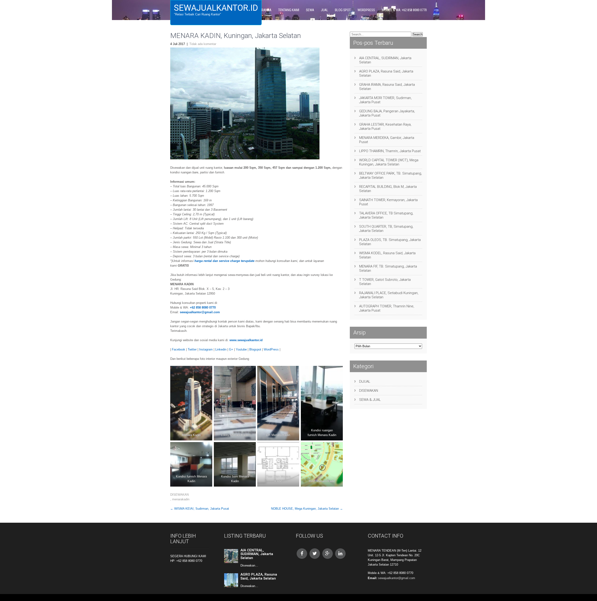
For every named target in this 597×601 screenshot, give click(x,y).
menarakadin (180, 499)
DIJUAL (364, 381)
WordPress (271, 349)
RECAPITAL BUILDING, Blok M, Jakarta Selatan (388, 189)
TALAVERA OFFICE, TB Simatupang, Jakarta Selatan (386, 215)
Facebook (178, 349)
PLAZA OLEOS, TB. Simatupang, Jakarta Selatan (390, 242)
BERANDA (264, 10)
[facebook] (302, 553)
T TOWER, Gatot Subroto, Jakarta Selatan (385, 282)
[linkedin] (340, 553)
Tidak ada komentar (202, 44)
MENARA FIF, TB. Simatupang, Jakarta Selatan (388, 268)
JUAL (324, 10)
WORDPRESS (366, 10)
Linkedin (220, 349)
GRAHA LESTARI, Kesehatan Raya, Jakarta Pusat (385, 126)
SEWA (310, 10)
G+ (231, 349)
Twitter (192, 349)
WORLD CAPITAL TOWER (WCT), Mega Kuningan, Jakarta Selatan (388, 162)
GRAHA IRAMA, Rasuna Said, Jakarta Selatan (387, 86)
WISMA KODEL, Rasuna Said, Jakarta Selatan (387, 255)
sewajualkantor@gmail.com (200, 312)
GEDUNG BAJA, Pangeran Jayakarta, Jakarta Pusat (387, 113)
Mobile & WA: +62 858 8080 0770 (404, 10)
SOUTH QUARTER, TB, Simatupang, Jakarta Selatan (386, 228)
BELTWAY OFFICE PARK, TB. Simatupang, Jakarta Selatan (390, 175)
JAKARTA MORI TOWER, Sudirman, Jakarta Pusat (385, 100)
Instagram (206, 349)
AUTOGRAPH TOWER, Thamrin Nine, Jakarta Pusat (386, 308)
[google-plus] (327, 553)
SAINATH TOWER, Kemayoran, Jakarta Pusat (388, 202)
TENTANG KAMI (288, 10)
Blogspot (255, 349)
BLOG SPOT (343, 10)
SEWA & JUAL (370, 400)
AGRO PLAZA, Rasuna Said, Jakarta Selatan (386, 73)
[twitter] (314, 553)
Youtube (241, 349)
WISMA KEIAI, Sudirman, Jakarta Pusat (199, 508)
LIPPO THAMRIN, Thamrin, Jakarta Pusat (390, 151)
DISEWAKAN (179, 494)
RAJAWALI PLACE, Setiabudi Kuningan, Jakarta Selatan (388, 295)
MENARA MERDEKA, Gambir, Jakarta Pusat (386, 140)
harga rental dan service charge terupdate (224, 261)
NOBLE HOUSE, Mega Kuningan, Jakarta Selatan (307, 508)
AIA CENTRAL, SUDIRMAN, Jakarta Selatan (385, 60)
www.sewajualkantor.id (246, 340)
